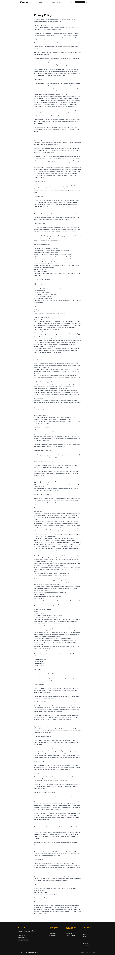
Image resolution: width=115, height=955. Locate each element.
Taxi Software (52, 931)
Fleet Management (70, 931)
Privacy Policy (88, 952)
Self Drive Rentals (52, 935)
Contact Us (85, 938)
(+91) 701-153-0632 (22, 935)
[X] (24, 940)
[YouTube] (27, 940)
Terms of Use (81, 952)
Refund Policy (94, 952)
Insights (53, 2)
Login (71, 2)
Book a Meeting (79, 2)
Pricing (47, 2)
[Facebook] (19, 940)
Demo (84, 936)
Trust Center (86, 945)
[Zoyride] (25, 2)
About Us (59, 2)
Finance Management (70, 935)
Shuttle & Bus (51, 937)
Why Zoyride (86, 932)
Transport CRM (69, 933)
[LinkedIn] (21, 940)
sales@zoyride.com (22, 937)
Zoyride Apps (69, 937)
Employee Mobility (52, 933)
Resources (85, 943)
